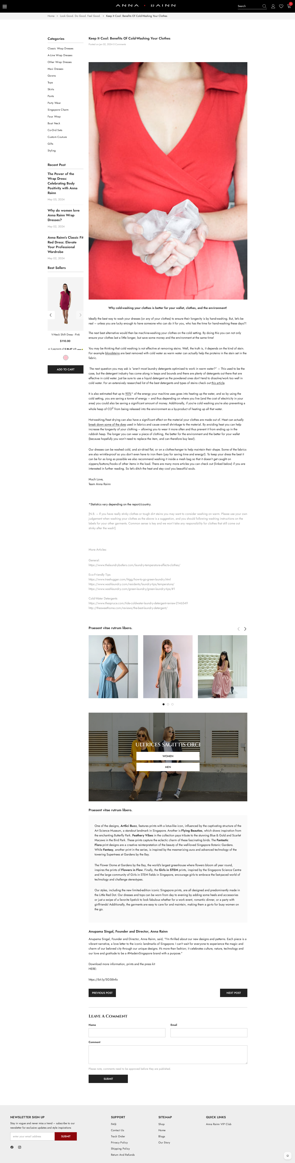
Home (51, 16)
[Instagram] (19, 1147)
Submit (66, 1136)
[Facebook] (12, 1147)
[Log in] (273, 6)
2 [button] (168, 704)
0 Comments (119, 44)
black (65, 357)
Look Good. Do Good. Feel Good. (80, 16)
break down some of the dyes (107, 424)
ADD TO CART (65, 369)
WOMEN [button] (168, 756)
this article (218, 383)
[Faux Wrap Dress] (65, 304)
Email (174, 1025)
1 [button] (164, 704)
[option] (65, 327)
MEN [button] (168, 767)
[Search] (252, 6)
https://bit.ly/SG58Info (103, 979)
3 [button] (172, 704)
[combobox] (249, 6)
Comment (94, 1042)
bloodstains (112, 353)
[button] (50, 315)
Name (92, 1025)
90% (128, 393)
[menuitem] (65, 48)
